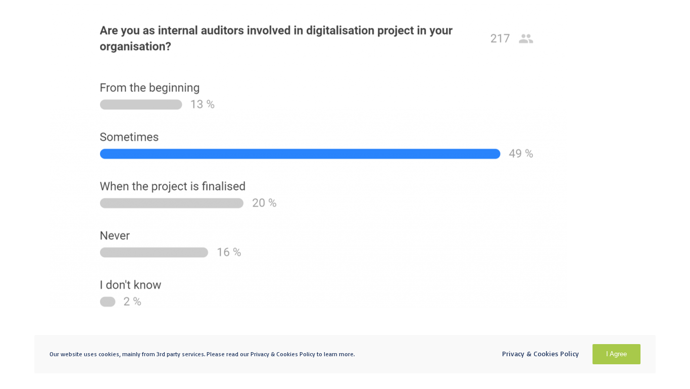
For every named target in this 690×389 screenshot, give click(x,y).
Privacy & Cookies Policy (540, 353)
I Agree (616, 354)
